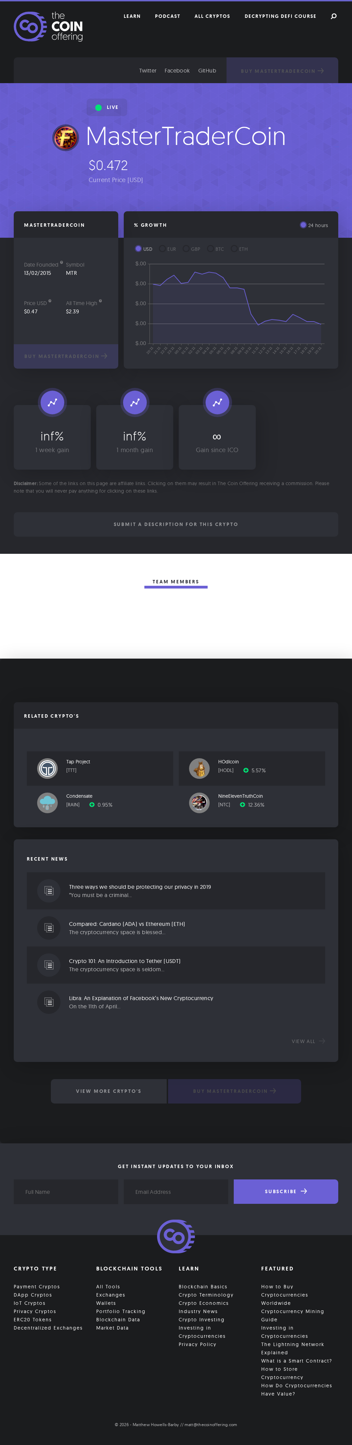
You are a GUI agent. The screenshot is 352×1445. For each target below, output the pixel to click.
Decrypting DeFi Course (281, 16)
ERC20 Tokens (33, 1320)
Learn (132, 16)
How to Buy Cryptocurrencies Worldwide (284, 1295)
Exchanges (110, 1295)
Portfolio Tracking (121, 1311)
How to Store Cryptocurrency (282, 1373)
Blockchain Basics (203, 1287)
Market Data (112, 1328)
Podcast (167, 16)
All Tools (108, 1287)
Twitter (148, 70)
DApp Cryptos (33, 1295)
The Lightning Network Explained (292, 1348)
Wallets (106, 1303)
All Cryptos (212, 16)
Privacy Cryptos (35, 1311)
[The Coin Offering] (176, 1237)
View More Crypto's (109, 1091)
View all (304, 1041)
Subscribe (282, 1191)
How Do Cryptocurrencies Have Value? (296, 1389)
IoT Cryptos (30, 1303)
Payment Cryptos (37, 1287)
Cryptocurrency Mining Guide (292, 1315)
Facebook (177, 70)
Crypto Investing (202, 1320)
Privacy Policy (198, 1344)
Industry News (198, 1311)
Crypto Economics (204, 1303)
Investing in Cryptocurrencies (202, 1332)
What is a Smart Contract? (296, 1361)
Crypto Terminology (206, 1295)
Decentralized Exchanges (48, 1328)
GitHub (207, 70)
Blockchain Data (118, 1320)
